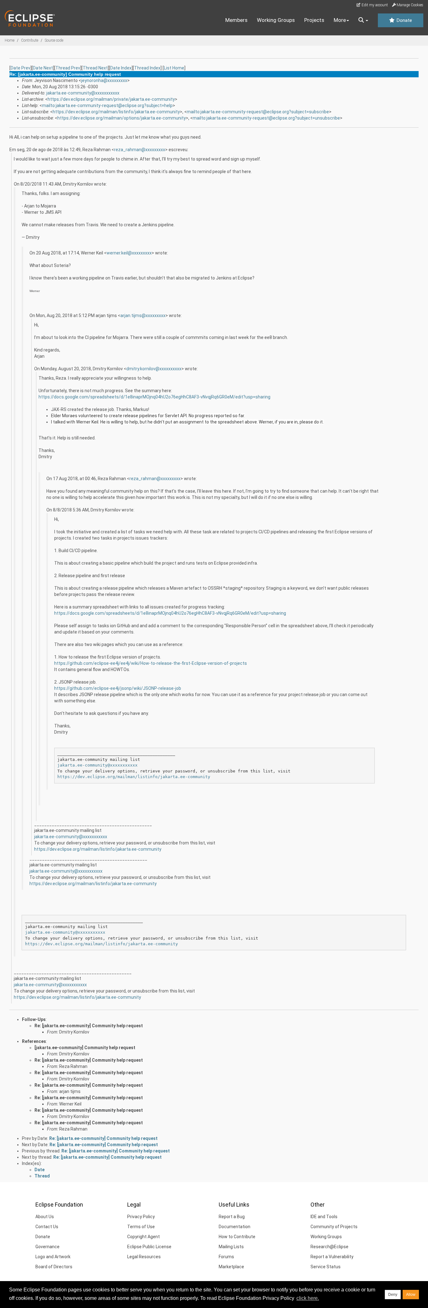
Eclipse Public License (149, 1246)
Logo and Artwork (52, 1256)
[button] (363, 20)
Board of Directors (53, 1266)
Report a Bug (232, 1216)
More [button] (340, 20)
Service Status (326, 1266)
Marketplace (231, 1266)
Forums (226, 1256)
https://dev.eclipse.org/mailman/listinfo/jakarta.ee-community (116, 111)
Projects (314, 20)
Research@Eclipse (329, 1246)
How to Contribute (237, 1236)
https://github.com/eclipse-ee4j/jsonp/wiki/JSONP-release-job (117, 688)
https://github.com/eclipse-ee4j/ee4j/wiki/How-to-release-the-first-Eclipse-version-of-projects (150, 663)
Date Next (43, 67)
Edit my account (374, 5)
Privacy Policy (141, 1216)
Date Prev (20, 67)
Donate (403, 20)
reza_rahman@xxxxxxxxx (139, 149)
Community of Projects (334, 1226)
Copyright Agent (143, 1236)
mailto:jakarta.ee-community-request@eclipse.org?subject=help (107, 105)
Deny (392, 1294)
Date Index (121, 67)
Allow (410, 1294)
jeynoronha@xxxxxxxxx (104, 80)
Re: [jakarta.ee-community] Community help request (88, 1025)
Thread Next (95, 67)
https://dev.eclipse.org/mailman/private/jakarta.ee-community (111, 99)
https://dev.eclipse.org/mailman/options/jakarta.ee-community (121, 118)
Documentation (234, 1226)
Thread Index (147, 67)
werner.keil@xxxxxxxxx (129, 252)
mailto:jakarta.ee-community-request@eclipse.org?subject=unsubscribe (266, 118)
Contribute (29, 40)
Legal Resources (144, 1256)
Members (236, 20)
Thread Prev (67, 67)
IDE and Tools (324, 1216)
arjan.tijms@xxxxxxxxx (142, 315)
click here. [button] (307, 1298)
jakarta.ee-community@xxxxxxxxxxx (82, 92)
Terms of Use (141, 1226)
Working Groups (276, 20)
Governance (47, 1246)
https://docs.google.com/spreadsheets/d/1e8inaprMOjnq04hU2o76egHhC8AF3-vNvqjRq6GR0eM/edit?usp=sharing (154, 396)
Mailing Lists (231, 1246)
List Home (174, 67)
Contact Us (46, 1226)
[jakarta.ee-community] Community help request (84, 1047)
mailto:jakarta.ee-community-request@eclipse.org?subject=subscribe (258, 111)
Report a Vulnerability (332, 1256)
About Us (44, 1216)
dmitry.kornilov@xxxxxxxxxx (153, 368)
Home (9, 40)
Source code (54, 40)
